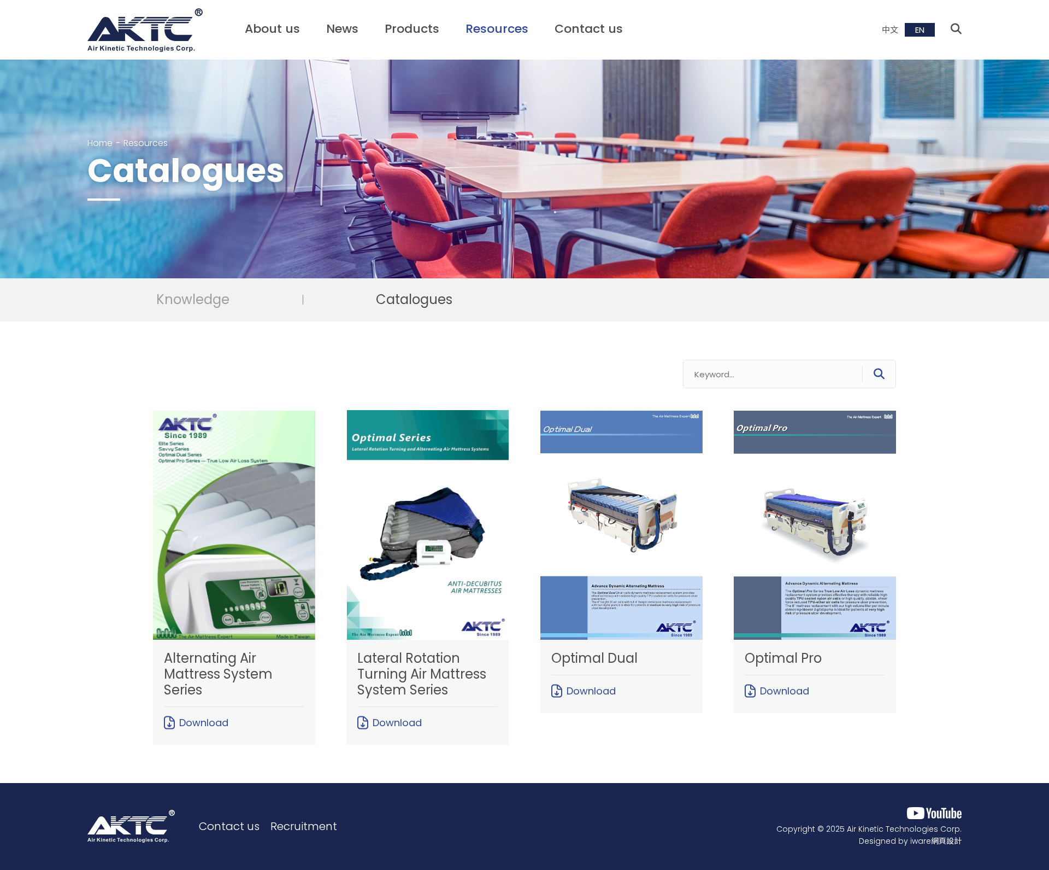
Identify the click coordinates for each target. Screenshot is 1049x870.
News (342, 28)
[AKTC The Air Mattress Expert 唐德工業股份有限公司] (131, 826)
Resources (496, 28)
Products (412, 28)
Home (100, 143)
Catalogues (414, 300)
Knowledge (192, 300)
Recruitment (303, 826)
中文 (890, 30)
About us (272, 28)
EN (919, 30)
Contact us (589, 28)
